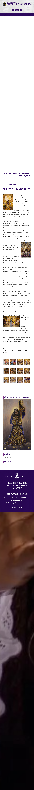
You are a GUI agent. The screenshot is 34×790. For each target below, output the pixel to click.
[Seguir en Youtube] (21, 10)
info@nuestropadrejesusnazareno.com (17, 503)
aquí (4, 392)
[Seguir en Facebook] (13, 10)
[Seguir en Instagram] (18, 10)
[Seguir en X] (15, 10)
